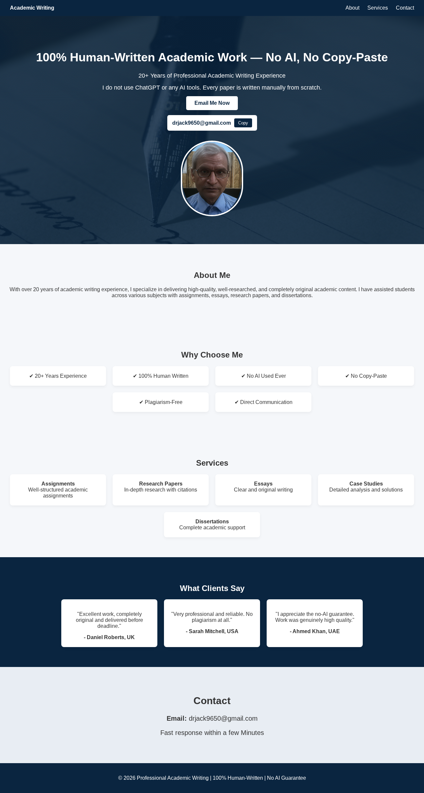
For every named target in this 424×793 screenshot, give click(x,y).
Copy (243, 122)
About (352, 8)
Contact (405, 8)
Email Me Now (212, 103)
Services (377, 8)
